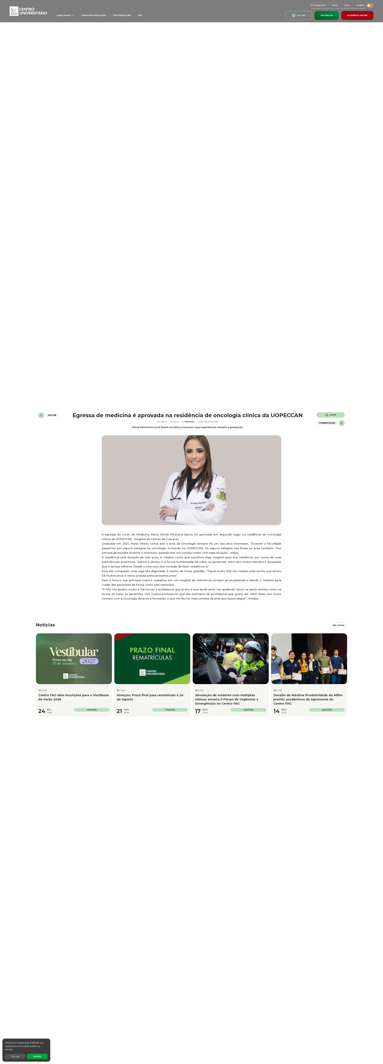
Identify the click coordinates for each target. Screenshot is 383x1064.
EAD (140, 15)
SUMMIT (360, 5)
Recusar (15, 1056)
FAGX (335, 5)
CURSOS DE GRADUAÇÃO (93, 15)
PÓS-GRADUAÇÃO (122, 15)
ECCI (347, 5)
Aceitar (37, 1056)
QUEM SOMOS (64, 15)
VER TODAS (338, 625)
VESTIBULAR (326, 15)
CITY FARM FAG (318, 5)
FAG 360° (301, 15)
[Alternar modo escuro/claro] (370, 5)
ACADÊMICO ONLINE (357, 15)
